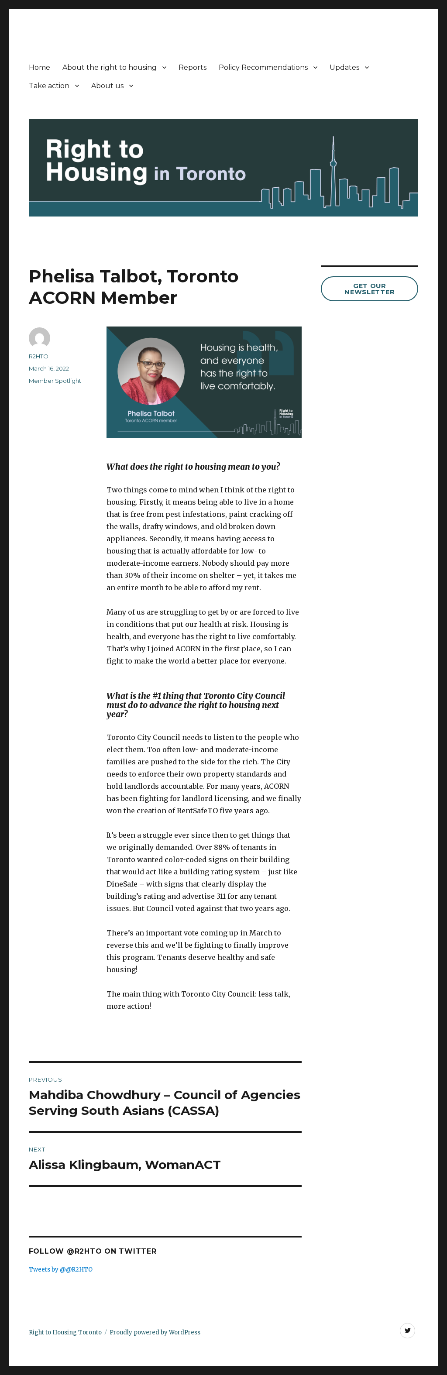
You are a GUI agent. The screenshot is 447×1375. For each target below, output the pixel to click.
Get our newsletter (369, 289)
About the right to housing (109, 67)
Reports (192, 67)
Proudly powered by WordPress (155, 1332)
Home (39, 67)
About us (107, 86)
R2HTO (38, 356)
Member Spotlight (55, 380)
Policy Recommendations (263, 67)
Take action (49, 86)
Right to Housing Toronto (65, 1332)
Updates (344, 67)
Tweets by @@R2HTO (61, 1269)
